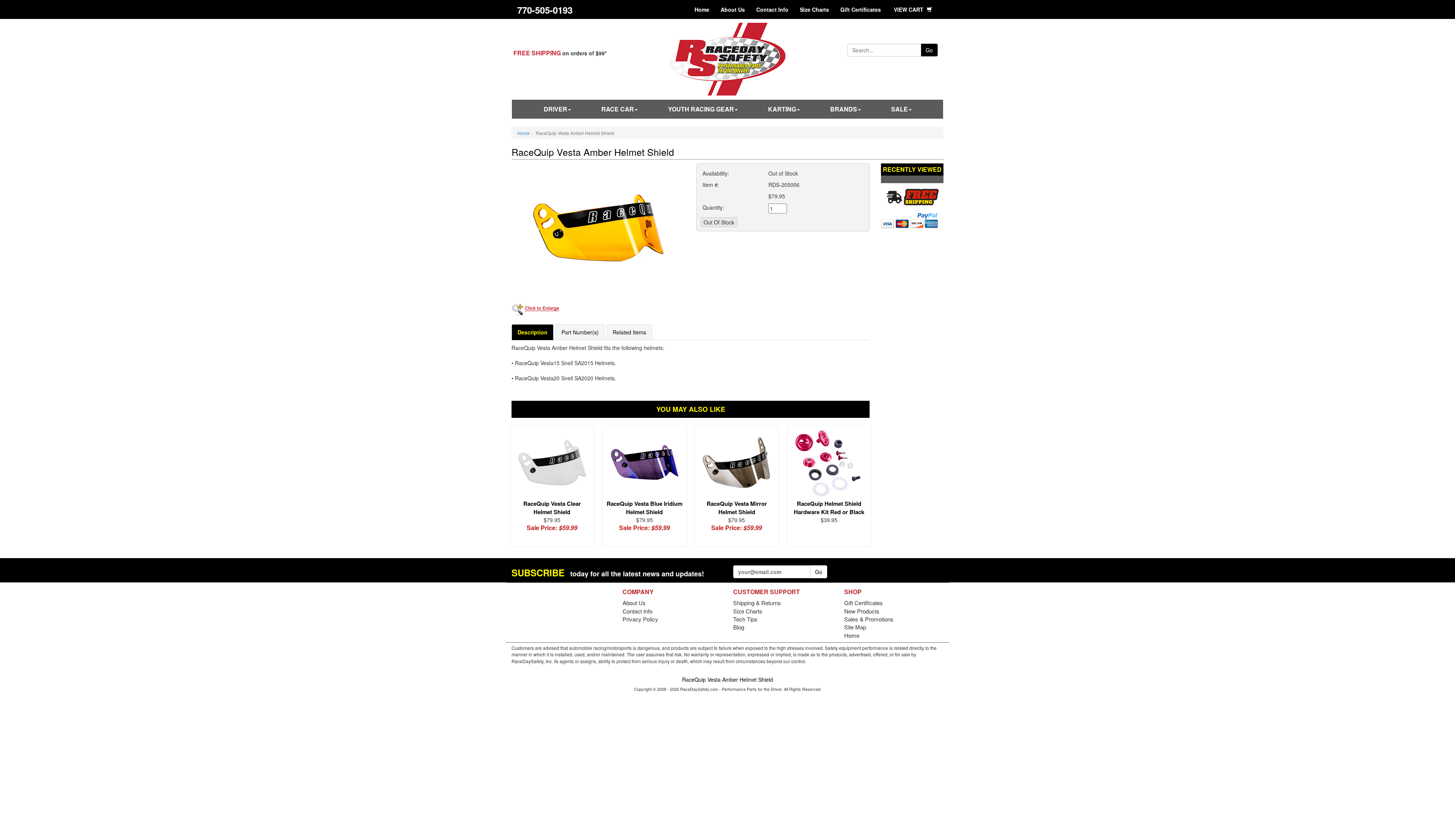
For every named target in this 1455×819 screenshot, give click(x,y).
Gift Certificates (860, 9)
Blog (738, 627)
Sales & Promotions (868, 619)
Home (702, 9)
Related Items (629, 332)
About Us (733, 9)
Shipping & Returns (757, 603)
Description (533, 332)
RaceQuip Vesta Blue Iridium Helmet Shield (644, 507)
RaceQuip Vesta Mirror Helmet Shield (737, 507)
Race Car (617, 109)
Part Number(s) (580, 332)
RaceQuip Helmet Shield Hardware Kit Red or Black (829, 507)
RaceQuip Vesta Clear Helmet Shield (552, 507)
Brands (843, 109)
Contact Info (772, 9)
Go (929, 50)
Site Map (855, 627)
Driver (555, 109)
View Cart (909, 9)
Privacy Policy (640, 619)
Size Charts (814, 9)
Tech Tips (745, 619)
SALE (899, 109)
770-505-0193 (545, 9)
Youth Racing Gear (701, 109)
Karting (782, 109)
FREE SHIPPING (537, 53)
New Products (861, 611)
